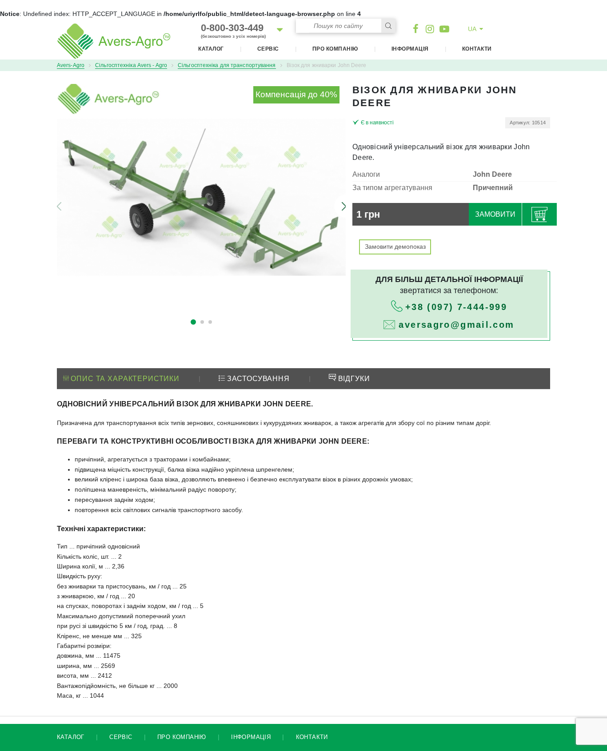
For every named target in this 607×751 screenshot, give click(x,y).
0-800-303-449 (233, 30)
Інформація (410, 49)
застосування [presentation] (257, 378)
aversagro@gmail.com (456, 325)
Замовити (495, 214)
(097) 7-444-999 (456, 307)
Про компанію (335, 49)
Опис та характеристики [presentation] (124, 378)
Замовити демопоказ (395, 246)
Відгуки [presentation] (353, 378)
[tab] (121, 379)
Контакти (477, 49)
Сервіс (268, 49)
